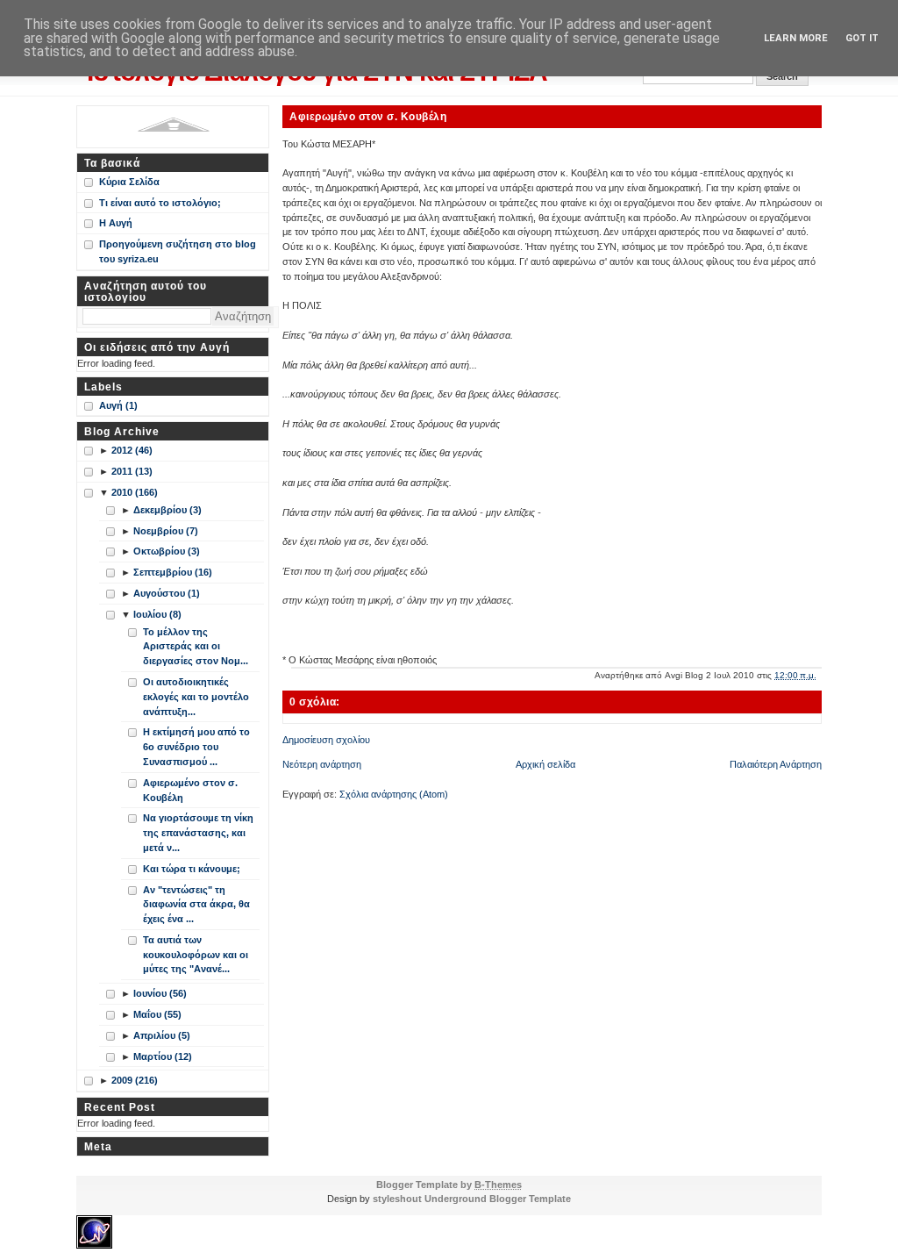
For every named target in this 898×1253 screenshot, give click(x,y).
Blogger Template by (449, 1184)
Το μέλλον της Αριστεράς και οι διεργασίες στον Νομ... (195, 646)
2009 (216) (134, 1080)
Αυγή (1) (118, 405)
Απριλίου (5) (161, 1035)
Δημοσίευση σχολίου (326, 739)
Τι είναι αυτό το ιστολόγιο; (160, 202)
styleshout (397, 1198)
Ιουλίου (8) (157, 614)
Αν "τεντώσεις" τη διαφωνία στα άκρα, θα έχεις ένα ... (196, 904)
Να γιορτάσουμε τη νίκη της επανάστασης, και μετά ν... (198, 833)
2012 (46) (132, 450)
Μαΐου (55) (157, 1014)
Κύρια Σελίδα (129, 181)
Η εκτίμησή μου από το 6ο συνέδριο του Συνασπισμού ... (196, 747)
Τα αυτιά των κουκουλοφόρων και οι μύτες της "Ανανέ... (195, 954)
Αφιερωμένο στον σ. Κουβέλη (367, 116)
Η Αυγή (115, 223)
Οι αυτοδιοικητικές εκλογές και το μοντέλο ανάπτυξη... (196, 697)
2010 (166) (134, 492)
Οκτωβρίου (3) (166, 551)
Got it (862, 38)
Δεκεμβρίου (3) (167, 510)
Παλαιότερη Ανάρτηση (776, 764)
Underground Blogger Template (497, 1198)
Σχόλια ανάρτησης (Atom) (393, 794)
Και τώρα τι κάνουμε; (191, 868)
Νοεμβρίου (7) (165, 531)
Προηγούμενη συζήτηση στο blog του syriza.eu (177, 251)
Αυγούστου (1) (166, 593)
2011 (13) (132, 471)
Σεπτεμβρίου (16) (172, 572)
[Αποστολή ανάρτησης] (820, 675)
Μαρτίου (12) (162, 1056)
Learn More (796, 38)
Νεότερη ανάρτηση (321, 764)
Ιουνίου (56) (160, 993)
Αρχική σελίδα (545, 764)
